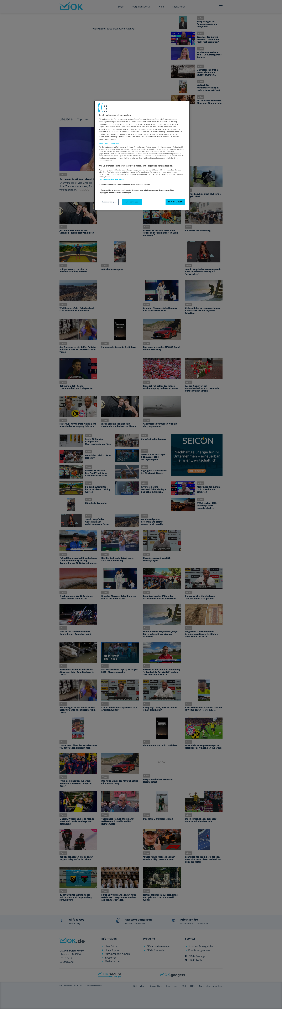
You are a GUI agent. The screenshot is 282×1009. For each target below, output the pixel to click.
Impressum (115, 143)
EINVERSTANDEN (175, 202)
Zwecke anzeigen (109, 202)
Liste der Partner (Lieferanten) (111, 179)
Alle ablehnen (132, 202)
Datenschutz (103, 143)
